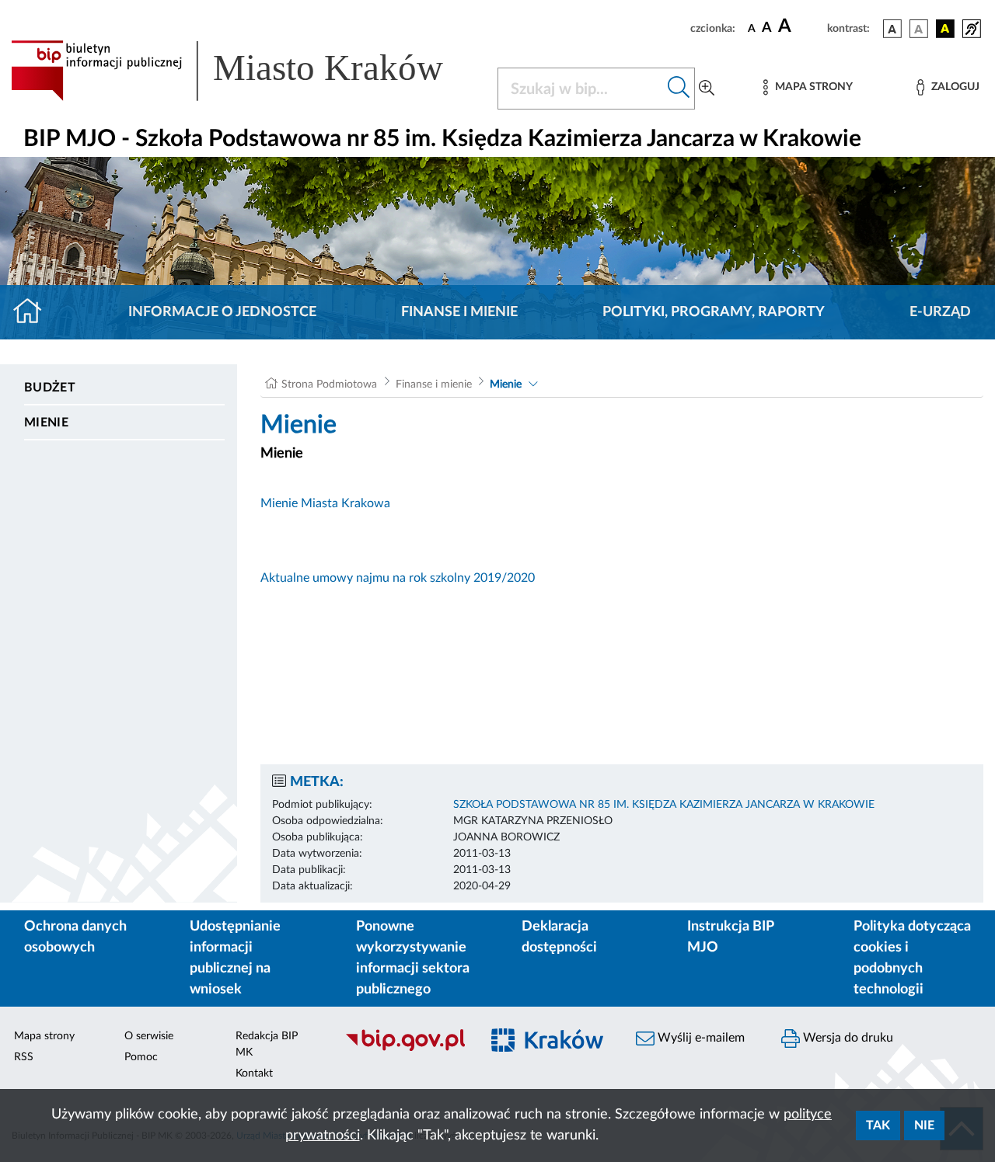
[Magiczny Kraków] (549, 1049)
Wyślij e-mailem (700, 1038)
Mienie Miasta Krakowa (325, 503)
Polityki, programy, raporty (713, 312)
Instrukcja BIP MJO (730, 937)
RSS (23, 1057)
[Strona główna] (34, 312)
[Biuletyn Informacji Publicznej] (405, 1049)
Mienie (46, 422)
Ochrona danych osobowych (75, 937)
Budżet (49, 387)
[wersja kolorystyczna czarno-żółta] (945, 28)
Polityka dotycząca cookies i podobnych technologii (912, 958)
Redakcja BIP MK (267, 1044)
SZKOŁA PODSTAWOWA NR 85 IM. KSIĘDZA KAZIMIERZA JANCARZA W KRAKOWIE (664, 804)
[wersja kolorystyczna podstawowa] (892, 28)
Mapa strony (44, 1036)
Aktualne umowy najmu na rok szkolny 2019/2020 (397, 578)
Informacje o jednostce (222, 312)
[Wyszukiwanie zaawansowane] (706, 88)
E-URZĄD (940, 312)
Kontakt (254, 1073)
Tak (878, 1125)
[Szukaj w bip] (679, 89)
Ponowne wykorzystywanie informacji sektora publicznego (413, 958)
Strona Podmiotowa (329, 384)
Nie (924, 1125)
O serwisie (148, 1036)
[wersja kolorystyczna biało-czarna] (918, 28)
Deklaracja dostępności (559, 937)
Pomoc (141, 1057)
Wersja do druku (846, 1038)
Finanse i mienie (459, 312)
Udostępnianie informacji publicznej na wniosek (235, 958)
